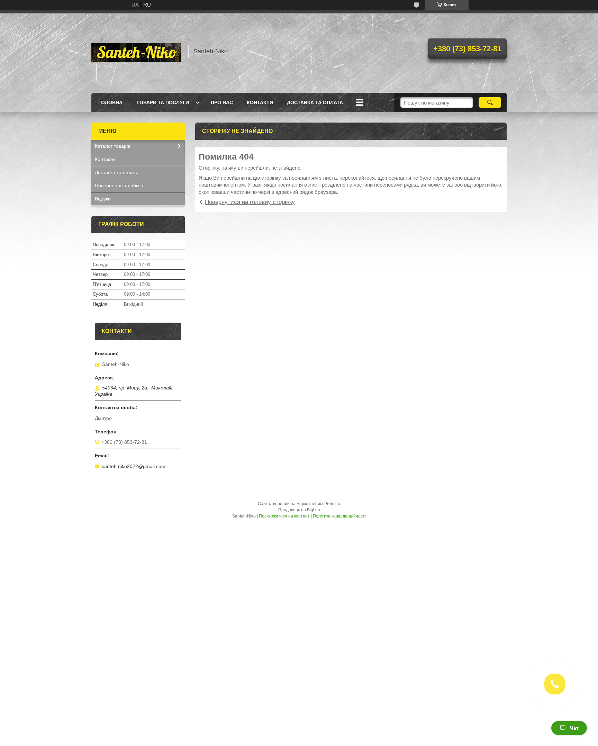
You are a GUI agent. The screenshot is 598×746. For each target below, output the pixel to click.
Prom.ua (332, 503)
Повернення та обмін (119, 185)
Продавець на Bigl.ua (299, 509)
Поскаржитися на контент (284, 516)
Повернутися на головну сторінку (250, 202)
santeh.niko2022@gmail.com (133, 466)
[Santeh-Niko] (136, 51)
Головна (110, 102)
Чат (574, 728)
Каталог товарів (112, 146)
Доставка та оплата (315, 102)
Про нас (222, 102)
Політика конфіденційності (339, 516)
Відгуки (103, 198)
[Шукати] (490, 102)
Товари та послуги (162, 102)
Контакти (260, 102)
